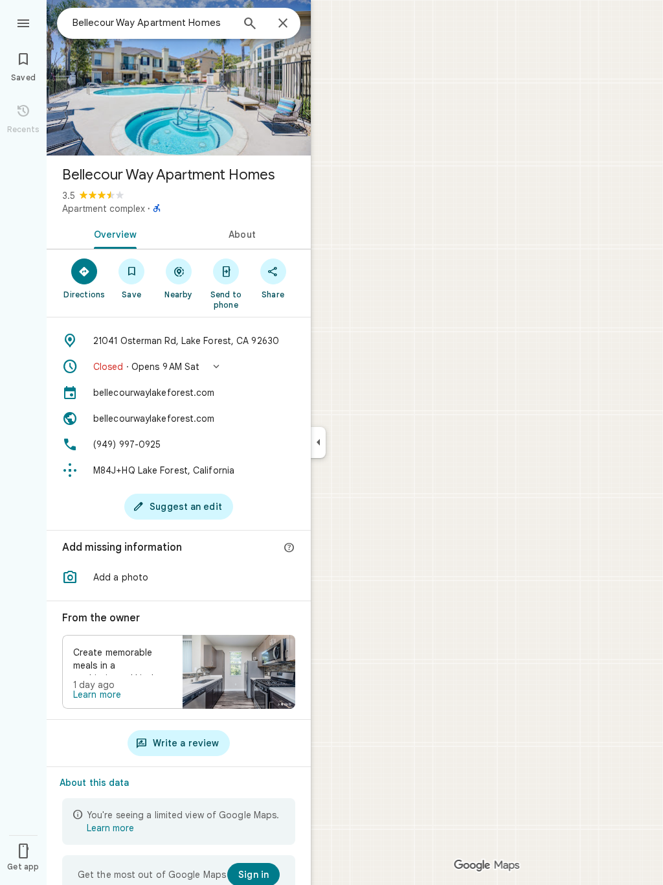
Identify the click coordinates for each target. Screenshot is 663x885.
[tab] (112, 233)
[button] (179, 367)
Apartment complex (103, 208)
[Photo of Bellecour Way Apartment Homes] (179, 77)
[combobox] (152, 22)
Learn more (97, 694)
